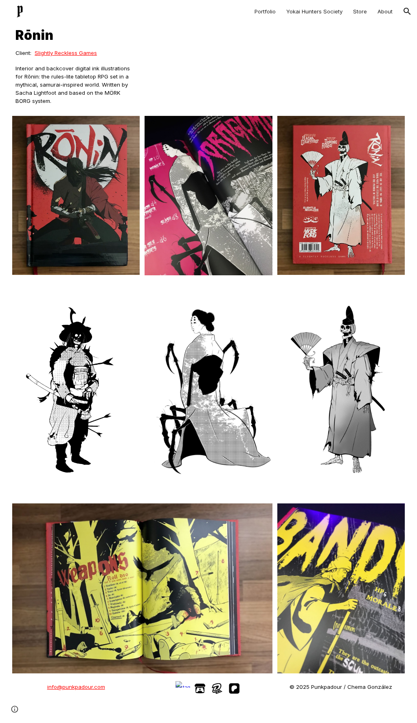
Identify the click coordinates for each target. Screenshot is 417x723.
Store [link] (360, 11)
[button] (407, 11)
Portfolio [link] (265, 11)
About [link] (385, 11)
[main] (76, 35)
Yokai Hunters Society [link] (314, 11)
